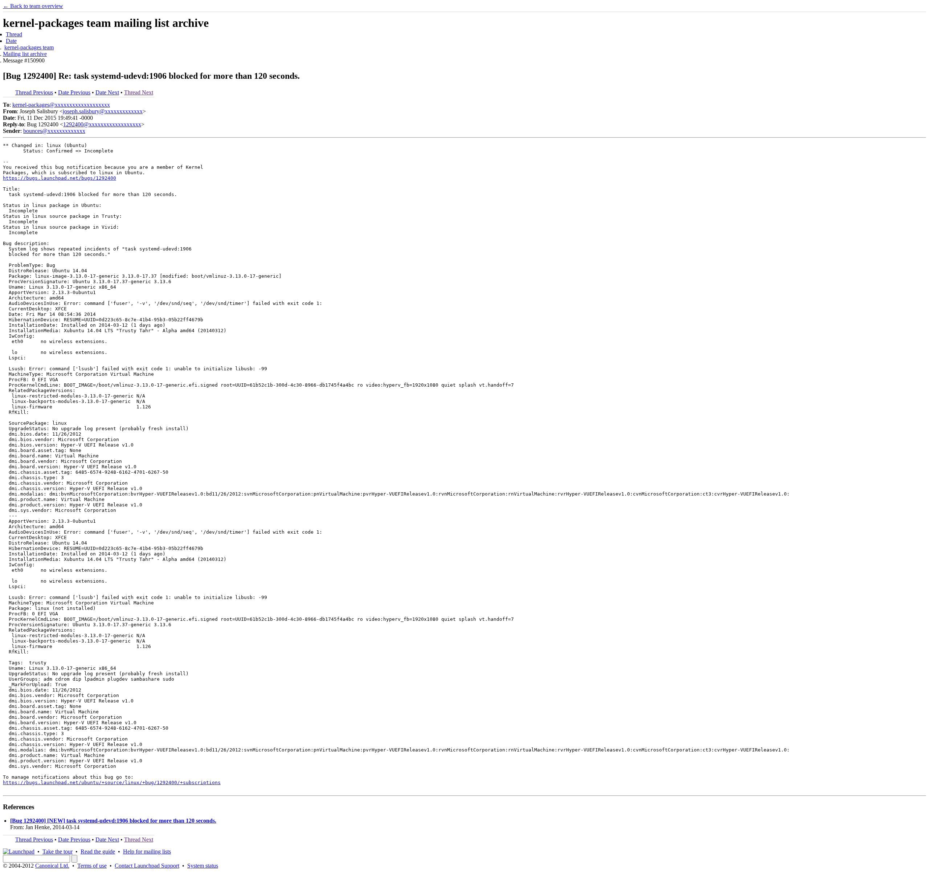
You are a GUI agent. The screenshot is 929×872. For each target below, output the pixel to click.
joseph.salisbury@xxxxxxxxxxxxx (103, 111)
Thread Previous (34, 92)
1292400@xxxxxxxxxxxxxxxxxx (102, 124)
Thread (14, 34)
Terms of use (92, 866)
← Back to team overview (33, 6)
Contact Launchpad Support (147, 866)
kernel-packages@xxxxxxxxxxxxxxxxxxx (61, 105)
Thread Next (138, 92)
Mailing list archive (25, 54)
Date (11, 41)
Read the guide (98, 851)
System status (202, 866)
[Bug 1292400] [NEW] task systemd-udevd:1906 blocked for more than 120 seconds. (113, 821)
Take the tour (57, 851)
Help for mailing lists (147, 851)
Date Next (107, 92)
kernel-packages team (29, 47)
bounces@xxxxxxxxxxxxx (54, 131)
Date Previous (74, 92)
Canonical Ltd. (52, 866)
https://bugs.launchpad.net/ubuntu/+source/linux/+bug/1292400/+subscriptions (112, 782)
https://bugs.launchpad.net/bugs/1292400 (59, 178)
